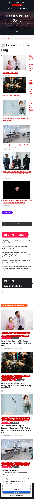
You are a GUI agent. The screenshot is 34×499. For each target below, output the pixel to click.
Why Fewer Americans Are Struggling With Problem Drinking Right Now (16, 385)
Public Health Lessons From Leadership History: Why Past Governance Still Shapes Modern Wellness (17, 174)
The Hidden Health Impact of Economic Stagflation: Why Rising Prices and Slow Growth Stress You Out (16, 255)
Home (4, 39)
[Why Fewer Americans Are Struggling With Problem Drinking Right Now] (14, 85)
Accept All (16, 492)
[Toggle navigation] (17, 32)
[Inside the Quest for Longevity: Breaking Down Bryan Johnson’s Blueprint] (16, 134)
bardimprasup (8, 348)
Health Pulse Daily (17, 18)
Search (7, 212)
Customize (16, 486)
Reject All (16, 489)
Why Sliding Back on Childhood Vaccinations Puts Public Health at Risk (16, 343)
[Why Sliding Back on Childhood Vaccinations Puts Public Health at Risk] (14, 62)
